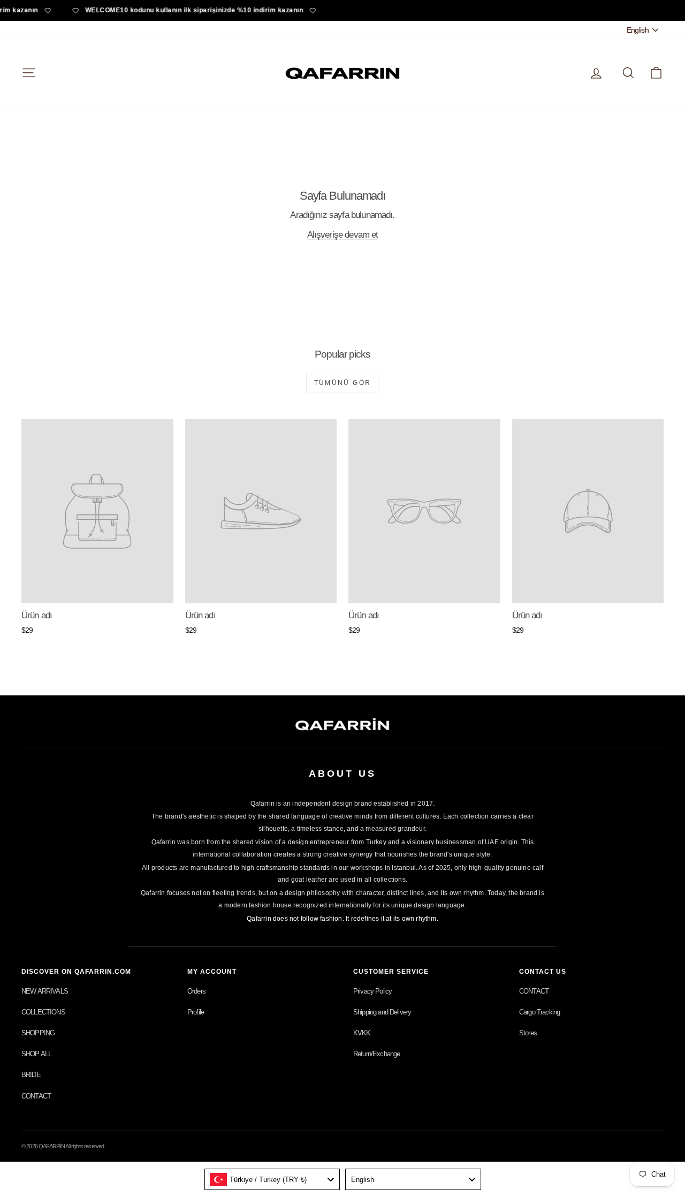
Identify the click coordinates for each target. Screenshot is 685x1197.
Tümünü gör (342, 383)
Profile (195, 1012)
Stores (528, 1033)
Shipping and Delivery (382, 1012)
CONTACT (36, 1096)
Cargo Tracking (539, 1012)
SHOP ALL (36, 1054)
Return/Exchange (376, 1054)
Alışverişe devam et (342, 235)
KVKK (362, 1033)
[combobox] (272, 1179)
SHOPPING (38, 1033)
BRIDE (31, 1075)
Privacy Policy (372, 991)
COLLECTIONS (43, 1012)
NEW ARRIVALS (44, 991)
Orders (196, 991)
